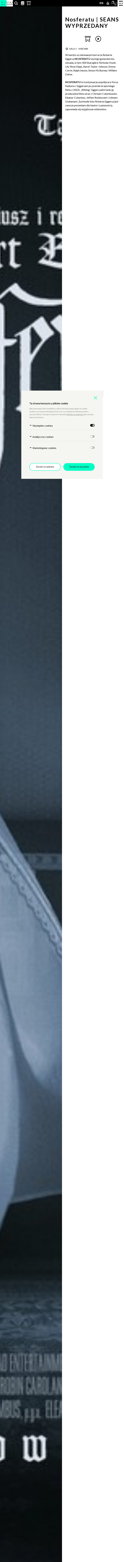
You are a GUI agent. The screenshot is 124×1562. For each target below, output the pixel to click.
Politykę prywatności (75, 414)
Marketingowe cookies (44, 448)
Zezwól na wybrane (45, 467)
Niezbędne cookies (42, 425)
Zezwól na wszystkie (79, 467)
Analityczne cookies (43, 437)
